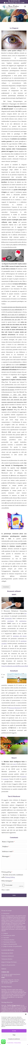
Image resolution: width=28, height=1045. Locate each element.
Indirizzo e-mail (8, 851)
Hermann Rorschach (14, 708)
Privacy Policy (17, 1042)
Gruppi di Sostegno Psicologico (9, 962)
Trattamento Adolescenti (7, 956)
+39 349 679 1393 (15, 1)
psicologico (10, 621)
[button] (26, 1014)
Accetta (14, 1030)
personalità (8, 618)
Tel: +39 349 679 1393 (6, 975)
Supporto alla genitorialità (8, 965)
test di (15, 764)
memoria (5, 779)
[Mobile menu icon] (25, 6)
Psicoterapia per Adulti (7, 953)
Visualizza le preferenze (14, 1039)
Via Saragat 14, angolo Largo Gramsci (10, 974)
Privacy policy (6, 872)
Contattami (6, 587)
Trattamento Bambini (6, 959)
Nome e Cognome (8, 842)
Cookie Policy (10, 1042)
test (25, 613)
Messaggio (6, 856)
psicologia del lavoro (20, 636)
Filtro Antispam (7, 881)
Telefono (5, 846)
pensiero (23, 776)
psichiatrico (22, 621)
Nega (14, 1034)
